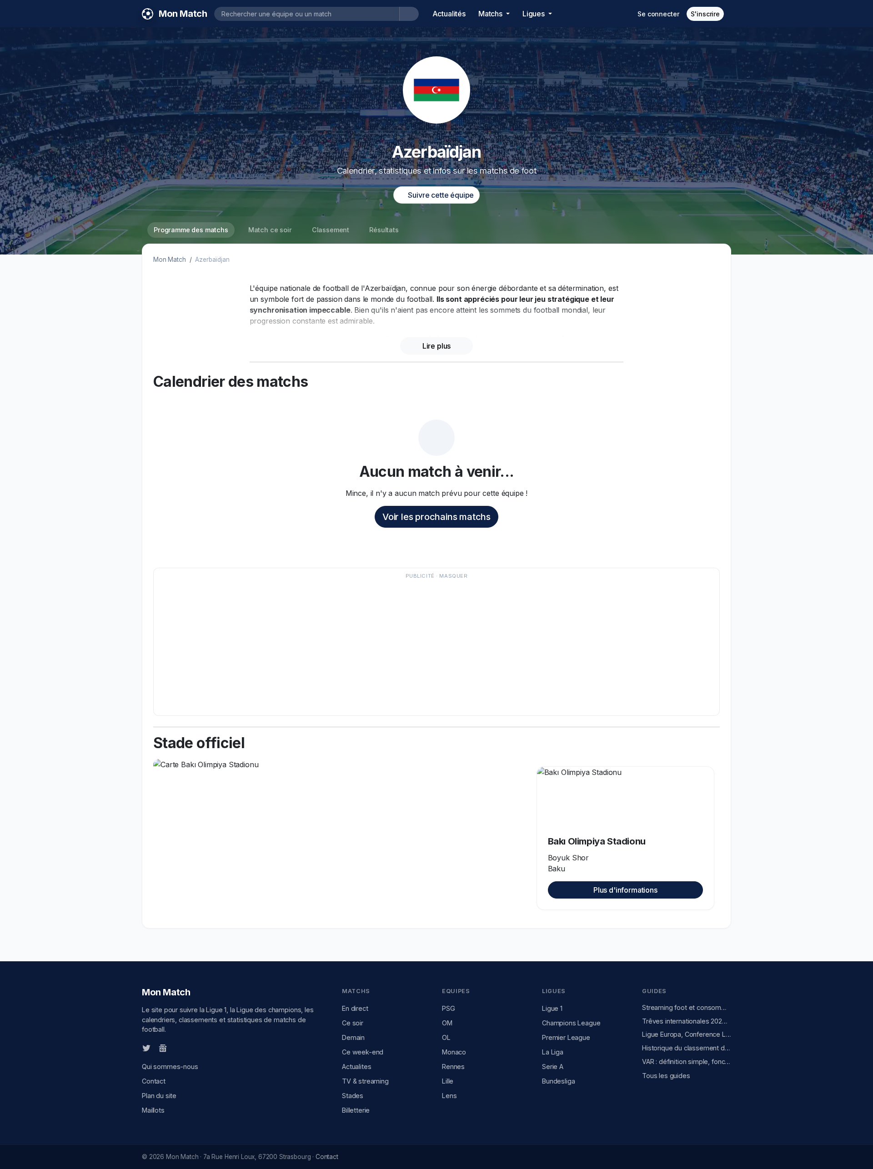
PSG (448, 1008)
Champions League (571, 1023)
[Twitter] (146, 1048)
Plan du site (159, 1095)
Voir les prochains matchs (436, 516)
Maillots (153, 1110)
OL (446, 1037)
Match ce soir (270, 230)
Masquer (453, 576)
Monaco (454, 1052)
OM (447, 1023)
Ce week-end (362, 1052)
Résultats (384, 230)
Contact (154, 1081)
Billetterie (356, 1110)
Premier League (566, 1037)
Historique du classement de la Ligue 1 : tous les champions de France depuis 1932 (686, 1048)
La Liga (552, 1052)
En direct (355, 1008)
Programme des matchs (191, 230)
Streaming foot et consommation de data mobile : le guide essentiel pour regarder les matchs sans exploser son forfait (686, 1007)
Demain (353, 1037)
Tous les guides (666, 1075)
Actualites (356, 1066)
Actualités (449, 13)
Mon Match (169, 259)
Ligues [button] (534, 13)
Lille (447, 1081)
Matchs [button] (491, 13)
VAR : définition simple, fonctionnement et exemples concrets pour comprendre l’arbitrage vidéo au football (686, 1061)
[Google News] (162, 1048)
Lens (449, 1095)
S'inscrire (705, 14)
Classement (330, 230)
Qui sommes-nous (170, 1066)
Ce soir (352, 1023)
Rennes (453, 1066)
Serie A (552, 1066)
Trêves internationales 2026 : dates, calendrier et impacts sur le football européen (686, 1021)
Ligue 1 (552, 1008)
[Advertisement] (432, 646)
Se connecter (658, 14)
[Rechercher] (409, 14)
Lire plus (436, 345)
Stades (352, 1095)
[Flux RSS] (178, 1048)
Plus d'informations (625, 889)
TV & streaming (365, 1081)
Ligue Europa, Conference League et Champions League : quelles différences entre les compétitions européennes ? (686, 1034)
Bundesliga (558, 1081)
